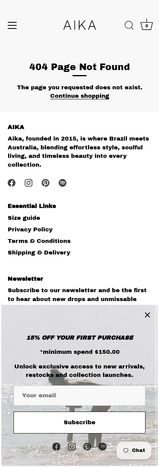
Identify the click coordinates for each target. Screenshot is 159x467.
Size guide (24, 218)
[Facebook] (56, 446)
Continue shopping (79, 96)
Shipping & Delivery (39, 252)
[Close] (147, 314)
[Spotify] (103, 446)
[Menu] (12, 25)
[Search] (129, 26)
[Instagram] (72, 446)
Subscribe (79, 422)
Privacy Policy (30, 229)
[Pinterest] (87, 446)
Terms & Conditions (39, 241)
